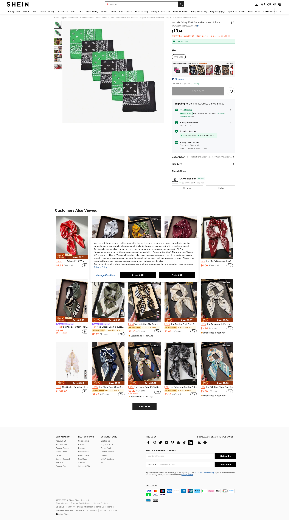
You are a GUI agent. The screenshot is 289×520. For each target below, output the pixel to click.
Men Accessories (87, 18)
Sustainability (61, 445)
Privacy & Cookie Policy (204, 473)
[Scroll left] (277, 11)
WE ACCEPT (151, 486)
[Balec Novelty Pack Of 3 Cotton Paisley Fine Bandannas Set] (185, 70)
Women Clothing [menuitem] (46, 11)
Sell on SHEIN (84, 466)
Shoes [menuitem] (104, 11)
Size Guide (82, 459)
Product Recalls (107, 452)
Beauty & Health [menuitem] (180, 11)
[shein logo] (18, 4)
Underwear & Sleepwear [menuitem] (121, 11)
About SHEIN (61, 441)
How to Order (83, 452)
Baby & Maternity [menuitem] (199, 11)
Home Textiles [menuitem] (254, 11)
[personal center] (256, 4)
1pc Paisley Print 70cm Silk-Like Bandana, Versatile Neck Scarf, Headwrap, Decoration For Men (72, 261)
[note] (72, 256)
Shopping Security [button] (188, 131)
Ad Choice (113, 510)
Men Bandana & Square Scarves (140, 18)
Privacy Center (62, 503)
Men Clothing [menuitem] (92, 11)
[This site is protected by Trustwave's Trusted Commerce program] (148, 500)
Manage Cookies (100, 503)
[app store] (199, 444)
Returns (81, 445)
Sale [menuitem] (34, 11)
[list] (170, 442)
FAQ (102, 463)
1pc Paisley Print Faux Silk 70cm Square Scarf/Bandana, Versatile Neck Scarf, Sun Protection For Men (181, 324)
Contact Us (105, 441)
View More (144, 406)
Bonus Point (106, 448)
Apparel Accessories (69, 18)
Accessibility (92, 510)
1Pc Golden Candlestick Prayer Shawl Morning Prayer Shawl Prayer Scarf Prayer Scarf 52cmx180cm (72, 387)
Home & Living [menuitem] (141, 11)
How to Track (83, 455)
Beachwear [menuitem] (62, 11)
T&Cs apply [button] (185, 125)
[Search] (181, 4)
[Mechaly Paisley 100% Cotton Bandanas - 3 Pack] (177, 70)
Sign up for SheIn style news (161, 451)
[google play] (205, 444)
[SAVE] (231, 91)
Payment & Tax (107, 445)
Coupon (104, 455)
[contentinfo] (191, 492)
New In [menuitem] (26, 11)
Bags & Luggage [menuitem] (217, 11)
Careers (59, 455)
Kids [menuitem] (73, 11)
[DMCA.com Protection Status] (155, 500)
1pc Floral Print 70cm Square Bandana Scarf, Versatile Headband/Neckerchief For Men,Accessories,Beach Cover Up (108, 387)
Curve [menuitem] (80, 11)
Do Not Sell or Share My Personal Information (74, 507)
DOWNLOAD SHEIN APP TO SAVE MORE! (215, 437)
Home (56, 18)
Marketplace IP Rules (64, 510)
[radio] (179, 56)
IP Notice (80, 510)
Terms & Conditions (104, 507)
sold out (198, 91)
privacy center (187, 475)
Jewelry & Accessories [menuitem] (160, 11)
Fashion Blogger (62, 448)
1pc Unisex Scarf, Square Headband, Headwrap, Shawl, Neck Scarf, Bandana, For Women (108, 327)
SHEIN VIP (82, 463)
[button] (275, 4)
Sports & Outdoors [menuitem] (236, 11)
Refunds (81, 448)
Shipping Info (83, 441)
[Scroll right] (280, 11)
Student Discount (63, 459)
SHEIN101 (60, 463)
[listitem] (177, 70)
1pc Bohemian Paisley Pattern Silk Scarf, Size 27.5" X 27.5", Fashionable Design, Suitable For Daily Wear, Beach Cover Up (181, 387)
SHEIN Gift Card (107, 459)
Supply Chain (61, 452)
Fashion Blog (61, 466)
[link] (262, 4)
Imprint (103, 510)
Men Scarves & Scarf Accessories (110, 18)
